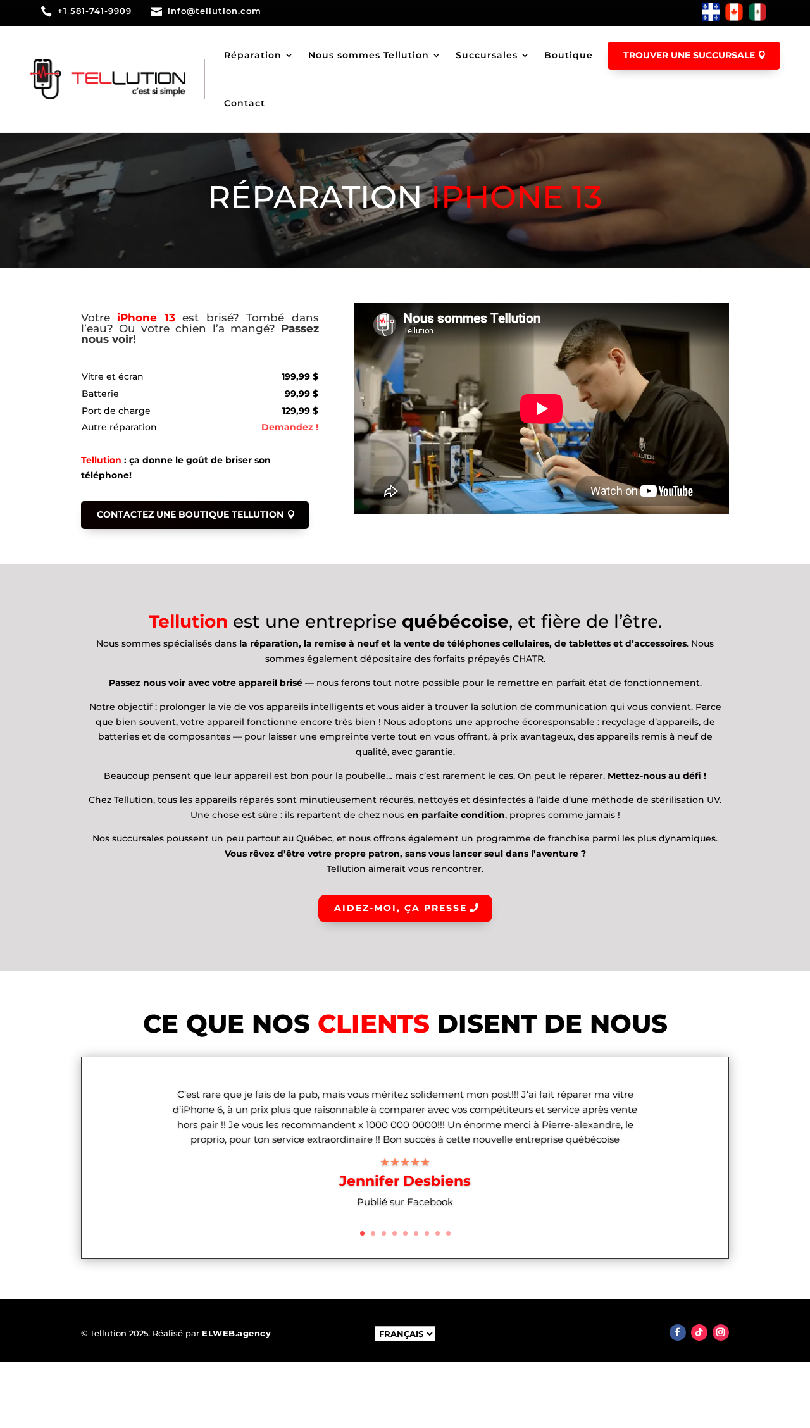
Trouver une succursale (689, 55)
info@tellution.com (214, 11)
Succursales (487, 55)
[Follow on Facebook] (678, 1332)
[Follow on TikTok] (699, 1332)
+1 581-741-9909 (95, 11)
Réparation (253, 55)
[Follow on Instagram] (721, 1332)
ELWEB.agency (236, 1333)
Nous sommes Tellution (368, 55)
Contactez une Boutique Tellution (190, 514)
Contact (244, 103)
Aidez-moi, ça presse (400, 908)
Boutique (568, 55)
